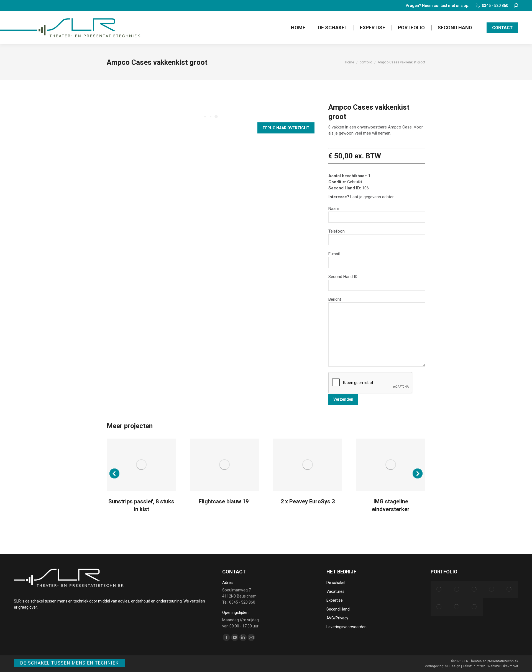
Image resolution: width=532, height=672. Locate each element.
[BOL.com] (457, 589)
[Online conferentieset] (457, 607)
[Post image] (141, 465)
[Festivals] (474, 607)
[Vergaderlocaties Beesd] (439, 607)
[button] (114, 473)
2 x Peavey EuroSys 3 (308, 501)
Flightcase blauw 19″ (224, 501)
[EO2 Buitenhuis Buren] (439, 589)
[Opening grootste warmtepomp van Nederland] (509, 589)
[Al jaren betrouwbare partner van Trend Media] (474, 589)
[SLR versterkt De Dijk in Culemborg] (492, 589)
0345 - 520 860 (495, 5)
